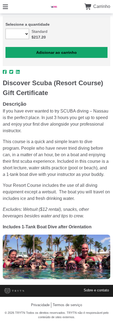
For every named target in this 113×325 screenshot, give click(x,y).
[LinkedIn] (18, 72)
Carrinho (101, 6)
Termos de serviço (67, 305)
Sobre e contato (96, 290)
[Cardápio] (5, 6)
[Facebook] (5, 72)
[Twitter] (11, 72)
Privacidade (40, 305)
